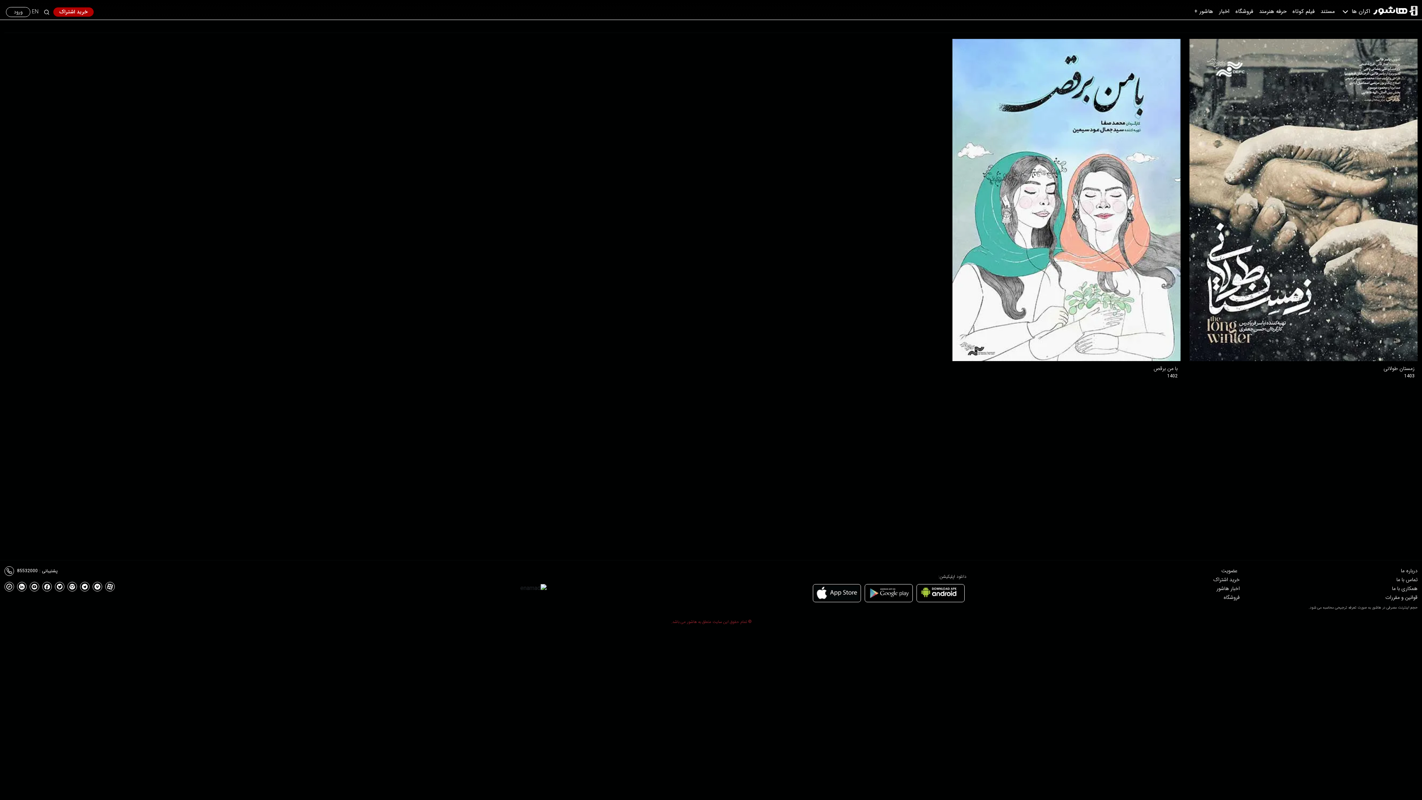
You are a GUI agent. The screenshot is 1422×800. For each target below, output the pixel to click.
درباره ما (1409, 571)
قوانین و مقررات (1401, 597)
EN (35, 12)
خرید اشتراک (73, 12)
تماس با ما (1407, 580)
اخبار (1224, 11)
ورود (18, 12)
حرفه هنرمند (1272, 11)
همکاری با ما (1405, 588)
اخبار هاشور (1228, 588)
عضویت (1229, 571)
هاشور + (1203, 11)
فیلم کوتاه (1303, 11)
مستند (1328, 11)
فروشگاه (1244, 11)
